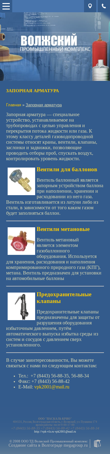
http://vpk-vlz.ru (44, 431)
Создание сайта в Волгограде (35, 445)
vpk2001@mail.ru (65, 431)
